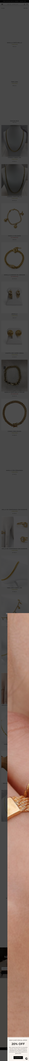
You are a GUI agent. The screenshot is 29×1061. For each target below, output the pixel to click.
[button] (6, 613)
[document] (14, 530)
